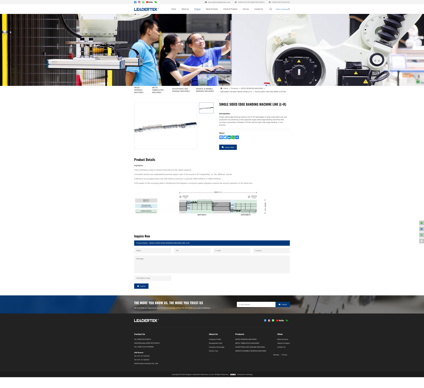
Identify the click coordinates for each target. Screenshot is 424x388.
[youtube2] (149, 2)
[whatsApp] (143, 2)
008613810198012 (144, 339)
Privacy (284, 355)
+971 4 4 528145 (143, 360)
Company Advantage (216, 347)
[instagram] (139, 2)
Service (246, 9)
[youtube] (280, 320)
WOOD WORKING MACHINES (138, 90)
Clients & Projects (230, 9)
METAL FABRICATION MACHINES (158, 90)
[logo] (146, 9)
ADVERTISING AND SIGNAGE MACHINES (181, 90)
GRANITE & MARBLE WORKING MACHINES (205, 90)
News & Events (212, 9)
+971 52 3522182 (143, 356)
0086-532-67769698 (146, 347)
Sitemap (276, 355)
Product (197, 9)
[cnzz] (233, 374)
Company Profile (215, 339)
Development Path (215, 343)
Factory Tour (213, 351)
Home (173, 9)
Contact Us (258, 9)
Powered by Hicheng (244, 374)
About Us (185, 9)
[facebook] (135, 2)
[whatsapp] (421, 235)
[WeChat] (155, 2)
